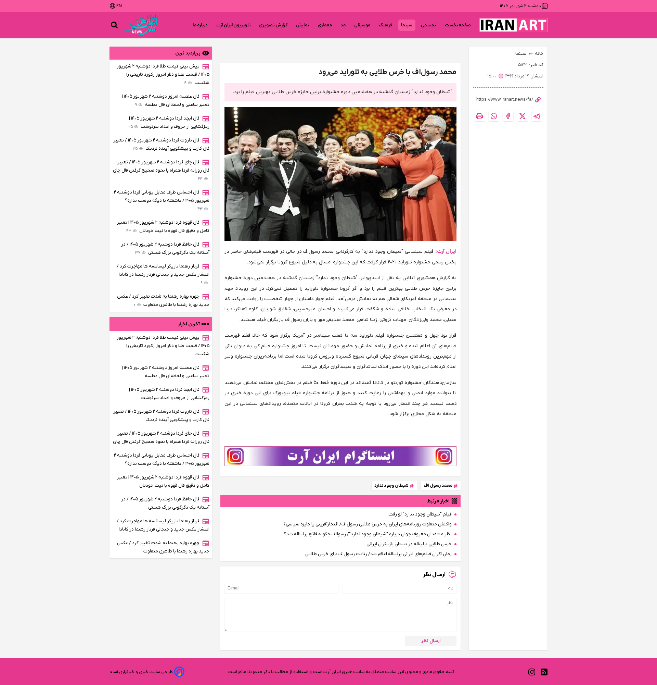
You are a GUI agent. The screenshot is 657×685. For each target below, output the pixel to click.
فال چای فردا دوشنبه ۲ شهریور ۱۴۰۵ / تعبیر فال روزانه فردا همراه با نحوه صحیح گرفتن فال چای (161, 170)
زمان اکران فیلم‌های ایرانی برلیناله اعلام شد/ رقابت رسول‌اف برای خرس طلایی (378, 554)
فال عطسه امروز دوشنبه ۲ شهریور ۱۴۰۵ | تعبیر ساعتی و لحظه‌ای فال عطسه (165, 101)
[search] (114, 25)
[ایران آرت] (513, 25)
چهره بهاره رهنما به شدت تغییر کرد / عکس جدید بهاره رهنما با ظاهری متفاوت (163, 301)
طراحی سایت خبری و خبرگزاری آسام (141, 672)
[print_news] (479, 116)
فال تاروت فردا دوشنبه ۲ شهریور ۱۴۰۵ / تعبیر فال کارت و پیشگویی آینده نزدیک (161, 144)
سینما (407, 25)
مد (343, 25)
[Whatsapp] (494, 116)
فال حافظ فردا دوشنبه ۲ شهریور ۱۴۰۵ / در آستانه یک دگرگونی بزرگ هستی (165, 248)
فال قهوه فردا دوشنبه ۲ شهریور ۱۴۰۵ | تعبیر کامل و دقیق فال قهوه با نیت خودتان (163, 227)
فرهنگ (386, 25)
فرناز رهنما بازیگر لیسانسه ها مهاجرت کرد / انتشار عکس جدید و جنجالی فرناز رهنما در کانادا (163, 274)
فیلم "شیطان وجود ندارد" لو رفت (420, 514)
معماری (325, 25)
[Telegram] (537, 116)
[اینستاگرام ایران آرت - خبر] (340, 456)
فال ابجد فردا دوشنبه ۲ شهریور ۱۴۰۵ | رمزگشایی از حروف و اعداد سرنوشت (169, 122)
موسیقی (362, 25)
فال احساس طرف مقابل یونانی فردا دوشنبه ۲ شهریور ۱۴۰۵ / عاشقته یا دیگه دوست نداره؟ (161, 200)
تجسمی (429, 25)
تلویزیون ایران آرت (233, 25)
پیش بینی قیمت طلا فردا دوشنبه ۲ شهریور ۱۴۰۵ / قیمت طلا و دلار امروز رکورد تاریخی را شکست (163, 74)
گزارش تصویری (273, 25)
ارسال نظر (431, 641)
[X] (522, 116)
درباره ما (200, 25)
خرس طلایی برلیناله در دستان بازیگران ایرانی (409, 544)
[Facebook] (508, 116)
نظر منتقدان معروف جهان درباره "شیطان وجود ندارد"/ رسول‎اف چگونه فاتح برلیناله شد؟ (368, 534)
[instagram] (531, 671)
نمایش (302, 25)
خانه (539, 54)
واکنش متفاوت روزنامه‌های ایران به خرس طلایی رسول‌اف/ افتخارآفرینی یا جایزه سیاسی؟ (367, 524)
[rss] (544, 671)
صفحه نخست (458, 25)
